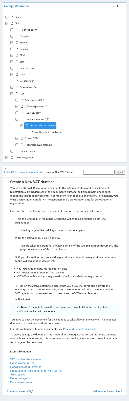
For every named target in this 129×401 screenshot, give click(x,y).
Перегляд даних (20, 378)
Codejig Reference (16, 6)
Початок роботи (28, 29)
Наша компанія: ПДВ (23, 363)
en (114, 6)
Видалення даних (21, 382)
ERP (17, 23)
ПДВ (22, 93)
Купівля (24, 42)
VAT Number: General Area (48, 131)
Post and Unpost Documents (80, 329)
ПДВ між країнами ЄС (36, 106)
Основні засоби (28, 87)
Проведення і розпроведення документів (36, 370)
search (119, 172)
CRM (22, 55)
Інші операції (27, 68)
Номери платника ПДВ (37, 119)
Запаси (24, 48)
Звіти (22, 61)
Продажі (24, 36)
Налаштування (28, 151)
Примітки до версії (25, 157)
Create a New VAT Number (43, 125)
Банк (22, 74)
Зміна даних (18, 374)
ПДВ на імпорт (32, 112)
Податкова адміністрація (38, 144)
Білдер (18, 16)
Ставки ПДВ (31, 138)
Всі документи (27, 80)
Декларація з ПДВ (34, 100)
